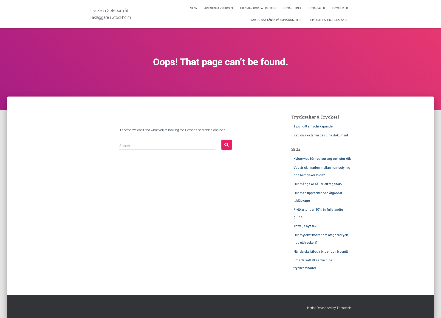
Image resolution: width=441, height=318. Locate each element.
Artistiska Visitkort (218, 8)
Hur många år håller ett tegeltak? (318, 184)
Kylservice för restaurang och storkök (322, 158)
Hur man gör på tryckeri (258, 8)
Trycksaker (316, 8)
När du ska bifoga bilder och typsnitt (321, 251)
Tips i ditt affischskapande (329, 20)
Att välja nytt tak (305, 226)
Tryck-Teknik (292, 8)
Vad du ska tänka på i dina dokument (276, 20)
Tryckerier (340, 8)
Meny (193, 8)
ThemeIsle (343, 308)
